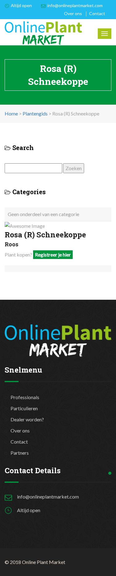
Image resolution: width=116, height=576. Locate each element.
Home (11, 113)
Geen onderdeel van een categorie (43, 214)
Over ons (73, 13)
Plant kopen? (38, 254)
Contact (97, 13)
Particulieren (24, 408)
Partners (20, 453)
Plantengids (35, 113)
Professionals (25, 397)
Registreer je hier (53, 254)
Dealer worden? (27, 419)
